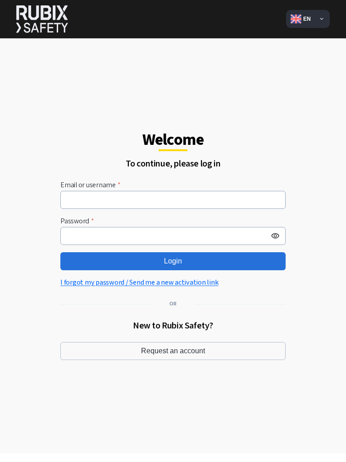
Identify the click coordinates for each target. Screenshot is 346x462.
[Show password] (275, 235)
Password (77, 221)
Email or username (90, 185)
